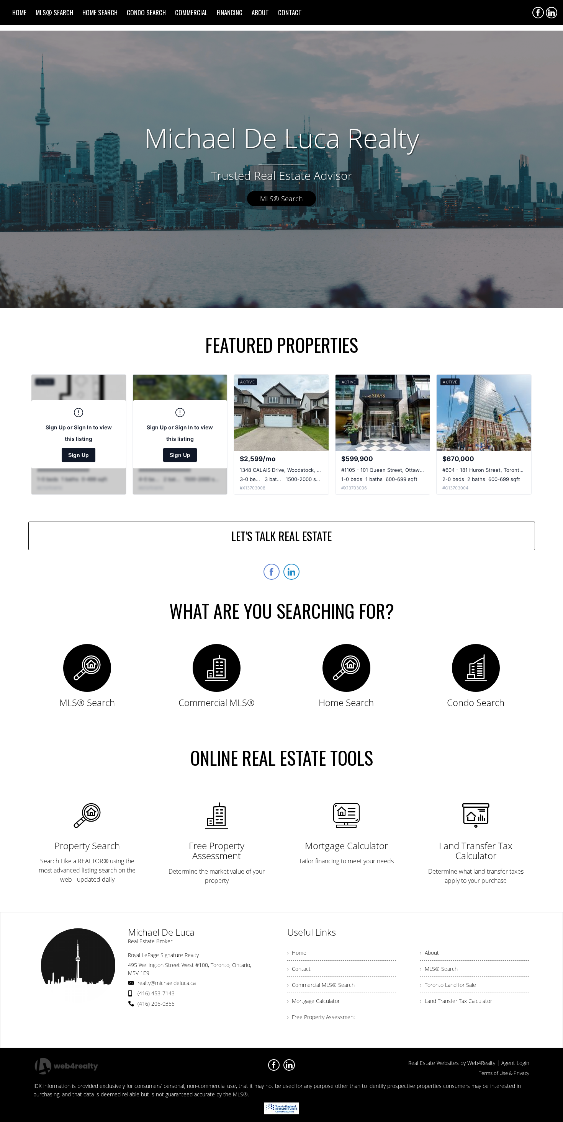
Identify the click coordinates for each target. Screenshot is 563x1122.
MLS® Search (281, 198)
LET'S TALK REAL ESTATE (281, 536)
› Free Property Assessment (321, 1017)
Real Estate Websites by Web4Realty (451, 1063)
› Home (296, 952)
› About (429, 952)
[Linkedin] (551, 12)
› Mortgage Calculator (313, 1001)
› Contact (299, 968)
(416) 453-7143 (156, 993)
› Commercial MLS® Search (321, 984)
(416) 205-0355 (156, 1003)
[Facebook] (538, 12)
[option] (281, 169)
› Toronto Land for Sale (448, 984)
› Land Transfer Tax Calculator (456, 1001)
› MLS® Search (439, 968)
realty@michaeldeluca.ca (166, 983)
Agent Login (515, 1063)
